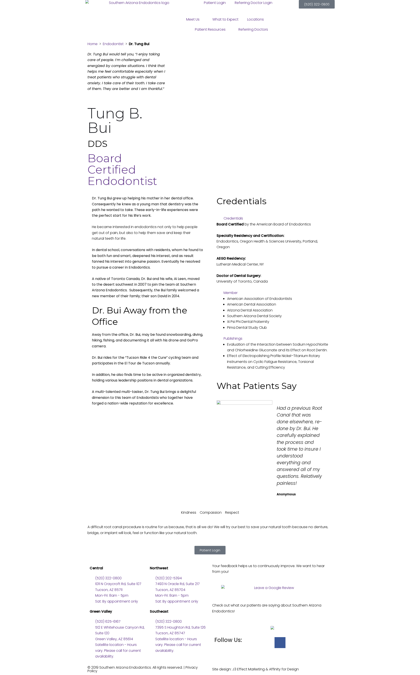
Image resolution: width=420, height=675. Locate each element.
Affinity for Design (284, 669)
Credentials (233, 218)
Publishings (233, 338)
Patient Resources (210, 29)
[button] (272, 218)
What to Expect (225, 19)
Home (93, 43)
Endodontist (113, 43)
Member (231, 292)
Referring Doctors (253, 29)
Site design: (222, 669)
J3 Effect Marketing (248, 669)
